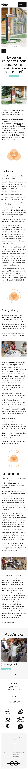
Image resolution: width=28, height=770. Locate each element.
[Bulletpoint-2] (13, 674)
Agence (14, 737)
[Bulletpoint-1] (12, 674)
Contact (20, 737)
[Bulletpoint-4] (15, 674)
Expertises (15, 736)
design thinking (17, 362)
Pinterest (14, 747)
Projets (14, 739)
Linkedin (14, 744)
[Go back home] (4, 4)
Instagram (15, 745)
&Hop (19, 124)
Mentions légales (16, 754)
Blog (20, 736)
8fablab (13, 115)
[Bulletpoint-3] (14, 674)
